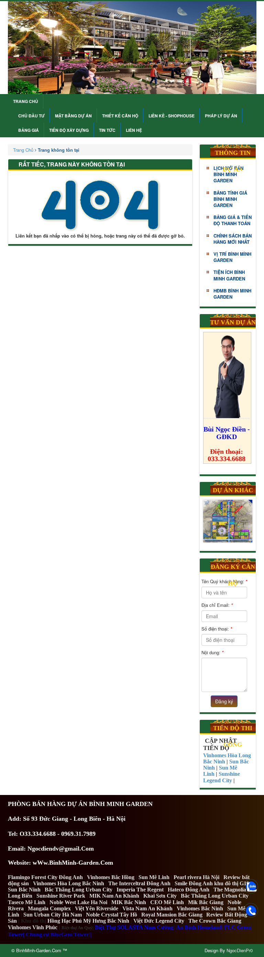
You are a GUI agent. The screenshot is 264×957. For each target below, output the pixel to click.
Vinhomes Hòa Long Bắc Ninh (68, 883)
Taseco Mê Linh (26, 902)
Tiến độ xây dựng (69, 130)
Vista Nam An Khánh (147, 908)
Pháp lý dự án (221, 116)
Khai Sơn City (160, 896)
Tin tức (107, 130)
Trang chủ (25, 101)
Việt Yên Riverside (96, 908)
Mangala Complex (49, 908)
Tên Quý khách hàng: (224, 581)
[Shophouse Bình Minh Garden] (132, 47)
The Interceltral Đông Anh (139, 883)
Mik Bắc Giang (205, 902)
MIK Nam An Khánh (114, 896)
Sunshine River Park (60, 896)
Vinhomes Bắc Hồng (110, 877)
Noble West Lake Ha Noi (78, 902)
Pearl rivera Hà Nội (196, 877)
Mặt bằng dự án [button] (73, 116)
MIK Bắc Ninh (128, 902)
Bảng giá (28, 130)
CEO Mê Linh (167, 902)
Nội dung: (212, 652)
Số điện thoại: (216, 628)
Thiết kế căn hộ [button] (120, 116)
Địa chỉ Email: (217, 605)
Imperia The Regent (140, 889)
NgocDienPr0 (240, 950)
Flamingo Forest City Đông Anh (45, 877)
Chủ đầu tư (31, 116)
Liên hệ (134, 130)
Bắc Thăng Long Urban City (78, 889)
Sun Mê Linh (154, 877)
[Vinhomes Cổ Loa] (228, 521)
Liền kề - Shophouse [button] (171, 116)
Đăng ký (224, 701)
